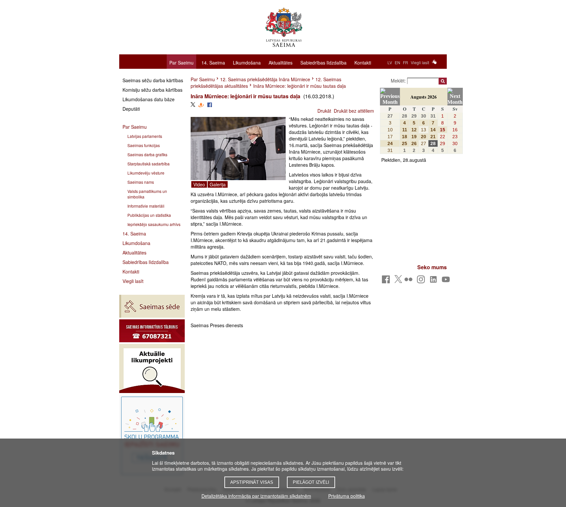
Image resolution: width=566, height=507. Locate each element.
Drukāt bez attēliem (354, 110)
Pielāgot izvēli (311, 482)
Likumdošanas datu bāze (149, 99)
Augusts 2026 (423, 96)
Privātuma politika (346, 496)
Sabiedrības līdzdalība (323, 62)
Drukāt (324, 110)
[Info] (152, 330)
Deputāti (131, 108)
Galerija (218, 184)
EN (397, 62)
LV (389, 62)
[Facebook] (387, 281)
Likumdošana (247, 62)
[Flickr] (410, 281)
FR (405, 62)
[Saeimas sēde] (152, 306)
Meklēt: (399, 80)
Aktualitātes (280, 62)
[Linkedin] (434, 281)
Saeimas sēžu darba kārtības (153, 80)
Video (199, 184)
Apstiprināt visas (251, 482)
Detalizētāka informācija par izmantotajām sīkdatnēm (256, 496)
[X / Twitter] (398, 281)
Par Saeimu (181, 62)
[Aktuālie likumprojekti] (152, 368)
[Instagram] (422, 281)
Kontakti (362, 62)
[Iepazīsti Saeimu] (152, 436)
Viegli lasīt (420, 62)
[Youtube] (447, 281)
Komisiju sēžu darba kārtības (152, 89)
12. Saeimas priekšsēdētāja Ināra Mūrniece (265, 79)
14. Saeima (213, 62)
